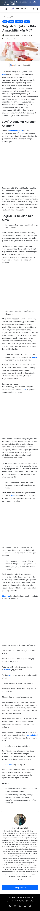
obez (4, 74)
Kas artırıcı (9, 765)
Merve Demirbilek (10, 35)
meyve (13, 495)
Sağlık (27, 21)
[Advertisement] (20, 166)
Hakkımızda (10, 901)
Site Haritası (30, 901)
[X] (18, 879)
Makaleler (19, 21)
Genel (11, 21)
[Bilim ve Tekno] (20, 8)
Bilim (12, 17)
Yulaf (10, 675)
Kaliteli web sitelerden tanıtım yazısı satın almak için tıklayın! (18, 3)
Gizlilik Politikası (20, 901)
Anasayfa (7, 17)
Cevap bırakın (20, 887)
